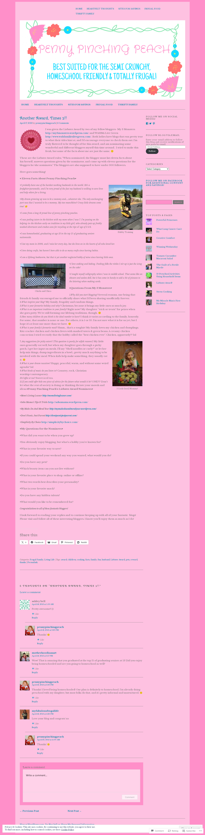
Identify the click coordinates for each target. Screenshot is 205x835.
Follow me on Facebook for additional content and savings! (164, 183)
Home (79, 9)
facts (87, 560)
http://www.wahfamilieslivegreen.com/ (68, 136)
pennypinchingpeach (46, 123)
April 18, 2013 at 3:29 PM (48, 630)
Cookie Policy (67, 830)
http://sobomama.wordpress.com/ (68, 402)
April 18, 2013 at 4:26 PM (43, 714)
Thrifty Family (85, 14)
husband (106, 560)
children (72, 560)
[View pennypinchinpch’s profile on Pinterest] (154, 123)
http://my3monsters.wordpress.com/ (67, 133)
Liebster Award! (164, 283)
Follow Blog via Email (163, 135)
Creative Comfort (165, 238)
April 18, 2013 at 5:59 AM (43, 604)
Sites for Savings (129, 9)
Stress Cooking (164, 292)
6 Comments (63, 123)
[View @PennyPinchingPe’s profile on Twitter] (150, 123)
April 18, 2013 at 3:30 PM (43, 685)
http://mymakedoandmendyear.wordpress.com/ (73, 409)
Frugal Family (36, 560)
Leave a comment (30, 592)
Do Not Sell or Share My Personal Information (69, 824)
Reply (35, 617)
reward (134, 560)
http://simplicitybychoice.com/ (59, 422)
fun (99, 560)
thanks (23, 562)
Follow (152, 151)
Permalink (32, 562)
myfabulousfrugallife (45, 710)
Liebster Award (118, 560)
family (94, 560)
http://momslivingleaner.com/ (57, 395)
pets (128, 560)
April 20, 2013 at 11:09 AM (48, 740)
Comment (129, 797)
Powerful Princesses (166, 220)
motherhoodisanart (44, 652)
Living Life (49, 560)
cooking (80, 560)
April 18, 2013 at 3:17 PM (42, 656)
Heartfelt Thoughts (100, 9)
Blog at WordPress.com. (32, 824)
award (64, 560)
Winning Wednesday (167, 247)
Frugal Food (152, 9)
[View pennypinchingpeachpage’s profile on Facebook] (147, 123)
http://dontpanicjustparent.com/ (61, 415)
